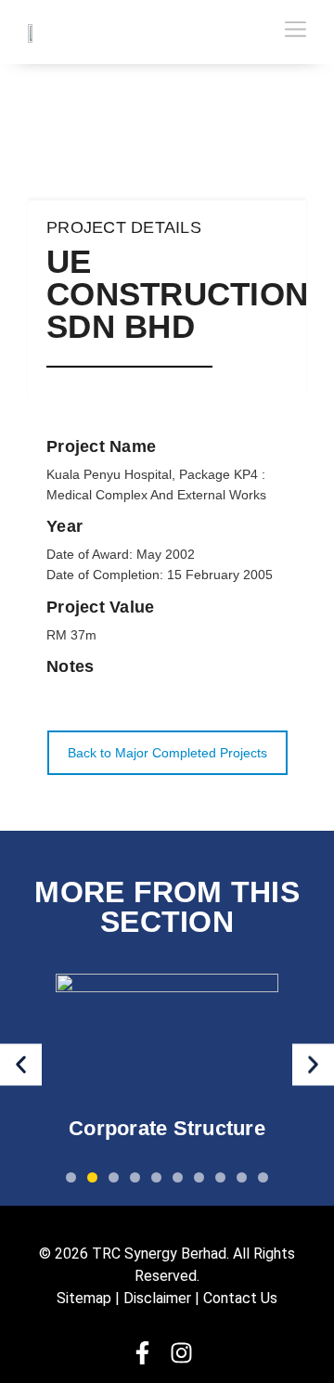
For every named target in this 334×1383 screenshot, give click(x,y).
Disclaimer (157, 1298)
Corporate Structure (167, 1128)
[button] (21, 1064)
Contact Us (240, 1298)
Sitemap (84, 1298)
